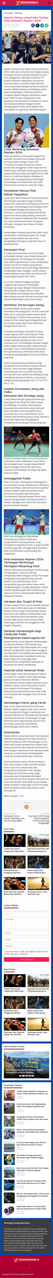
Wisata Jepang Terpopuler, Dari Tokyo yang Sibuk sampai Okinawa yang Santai (26, 1071)
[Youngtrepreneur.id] (27, 3)
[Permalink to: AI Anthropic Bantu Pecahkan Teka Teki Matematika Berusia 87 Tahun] (9, 1185)
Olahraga (7, 26)
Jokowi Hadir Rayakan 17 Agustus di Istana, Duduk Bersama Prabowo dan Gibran (33, 1092)
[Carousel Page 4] (29, 1075)
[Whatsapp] (46, 25)
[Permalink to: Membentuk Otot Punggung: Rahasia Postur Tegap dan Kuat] (15, 862)
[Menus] (4, 3)
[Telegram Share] (42, 25)
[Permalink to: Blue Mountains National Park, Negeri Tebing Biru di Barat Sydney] (9, 1172)
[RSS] (26, 807)
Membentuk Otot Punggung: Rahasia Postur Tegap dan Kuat (14, 871)
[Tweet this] (37, 25)
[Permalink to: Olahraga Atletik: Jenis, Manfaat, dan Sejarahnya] (38, 883)
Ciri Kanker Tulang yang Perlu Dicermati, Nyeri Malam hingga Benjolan (30, 1156)
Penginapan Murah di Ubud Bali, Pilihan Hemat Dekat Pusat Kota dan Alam (32, 1118)
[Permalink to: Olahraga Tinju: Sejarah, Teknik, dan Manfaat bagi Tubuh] (15, 883)
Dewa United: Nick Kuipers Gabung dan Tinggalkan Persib (36, 871)
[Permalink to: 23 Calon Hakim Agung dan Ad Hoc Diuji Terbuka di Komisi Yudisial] (9, 1146)
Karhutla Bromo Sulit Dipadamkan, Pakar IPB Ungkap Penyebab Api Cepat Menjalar (31, 1105)
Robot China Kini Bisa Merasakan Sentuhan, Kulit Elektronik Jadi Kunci (32, 1131)
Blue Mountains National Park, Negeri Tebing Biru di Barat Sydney (33, 1169)
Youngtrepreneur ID (25, 1274)
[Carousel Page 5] (32, 1075)
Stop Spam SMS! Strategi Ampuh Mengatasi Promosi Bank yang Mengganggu (38, 818)
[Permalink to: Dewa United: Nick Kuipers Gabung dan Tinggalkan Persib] (38, 862)
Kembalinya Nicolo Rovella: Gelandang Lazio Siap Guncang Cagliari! (14, 817)
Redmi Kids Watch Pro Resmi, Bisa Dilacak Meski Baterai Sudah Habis (31, 1207)
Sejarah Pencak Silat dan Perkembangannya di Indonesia (38, 850)
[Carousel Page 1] (20, 1075)
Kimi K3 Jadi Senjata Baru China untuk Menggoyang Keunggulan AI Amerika (33, 1195)
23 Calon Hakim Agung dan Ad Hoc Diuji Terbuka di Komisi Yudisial (31, 1143)
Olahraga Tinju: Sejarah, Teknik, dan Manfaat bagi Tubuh (14, 893)
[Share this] (33, 25)
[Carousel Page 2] (23, 1075)
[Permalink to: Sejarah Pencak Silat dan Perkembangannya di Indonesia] (38, 840)
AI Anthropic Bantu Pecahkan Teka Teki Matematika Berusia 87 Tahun (31, 1182)
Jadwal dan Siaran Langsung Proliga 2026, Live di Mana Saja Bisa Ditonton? (14, 850)
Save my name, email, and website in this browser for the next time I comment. (26, 952)
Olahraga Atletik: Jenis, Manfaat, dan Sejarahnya (37, 893)
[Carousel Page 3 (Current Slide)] (26, 1075)
